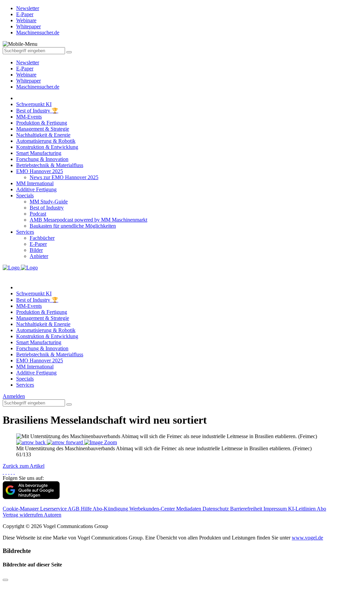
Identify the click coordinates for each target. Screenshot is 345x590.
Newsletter (27, 62)
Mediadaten (189, 509)
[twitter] (6, 472)
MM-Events (29, 117)
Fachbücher (42, 238)
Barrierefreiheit (246, 509)
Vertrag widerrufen (23, 515)
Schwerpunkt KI (34, 104)
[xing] (8, 472)
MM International (35, 183)
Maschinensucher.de (37, 87)
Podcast (38, 214)
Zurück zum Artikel (23, 466)
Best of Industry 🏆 (37, 110)
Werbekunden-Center (152, 509)
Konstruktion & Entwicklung (47, 147)
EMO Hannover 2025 (39, 171)
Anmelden (14, 396)
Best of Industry (47, 207)
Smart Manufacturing (38, 153)
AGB (74, 509)
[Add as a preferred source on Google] (31, 497)
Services (25, 232)
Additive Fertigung (36, 189)
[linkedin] (11, 472)
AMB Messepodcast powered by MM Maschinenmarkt (88, 220)
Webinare (26, 74)
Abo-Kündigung (111, 509)
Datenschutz (216, 509)
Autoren (52, 515)
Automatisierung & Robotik (45, 141)
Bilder (36, 250)
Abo (321, 509)
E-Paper (24, 68)
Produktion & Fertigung (41, 123)
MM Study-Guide (49, 201)
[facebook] (3, 472)
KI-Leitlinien (302, 509)
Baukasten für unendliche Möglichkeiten (73, 226)
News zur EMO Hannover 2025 (64, 177)
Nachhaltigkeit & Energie (43, 135)
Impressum (275, 509)
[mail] (14, 472)
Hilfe (87, 509)
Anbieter (39, 256)
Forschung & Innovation (42, 159)
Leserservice (54, 509)
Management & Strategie (42, 129)
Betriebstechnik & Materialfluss (49, 165)
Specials (25, 195)
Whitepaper (28, 81)
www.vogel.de (307, 537)
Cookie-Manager (21, 509)
